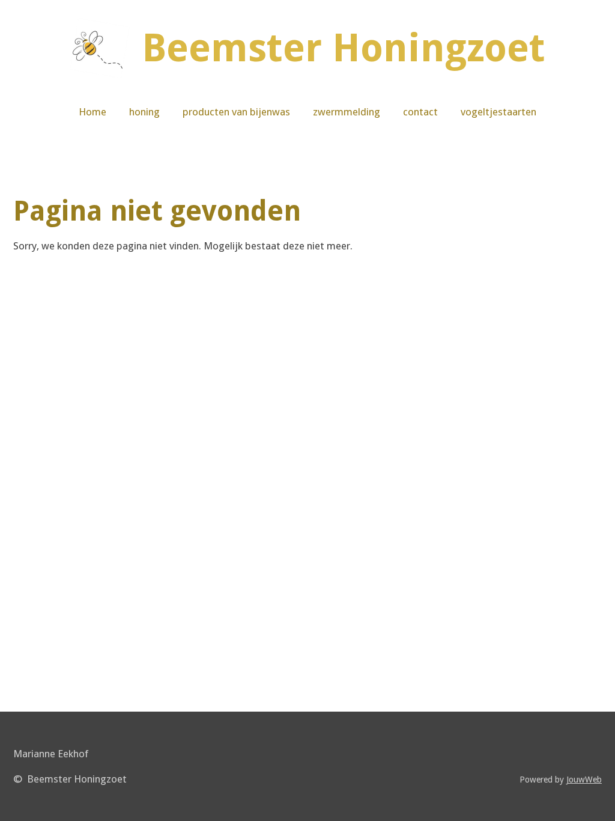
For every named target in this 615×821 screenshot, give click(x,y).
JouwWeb (584, 779)
